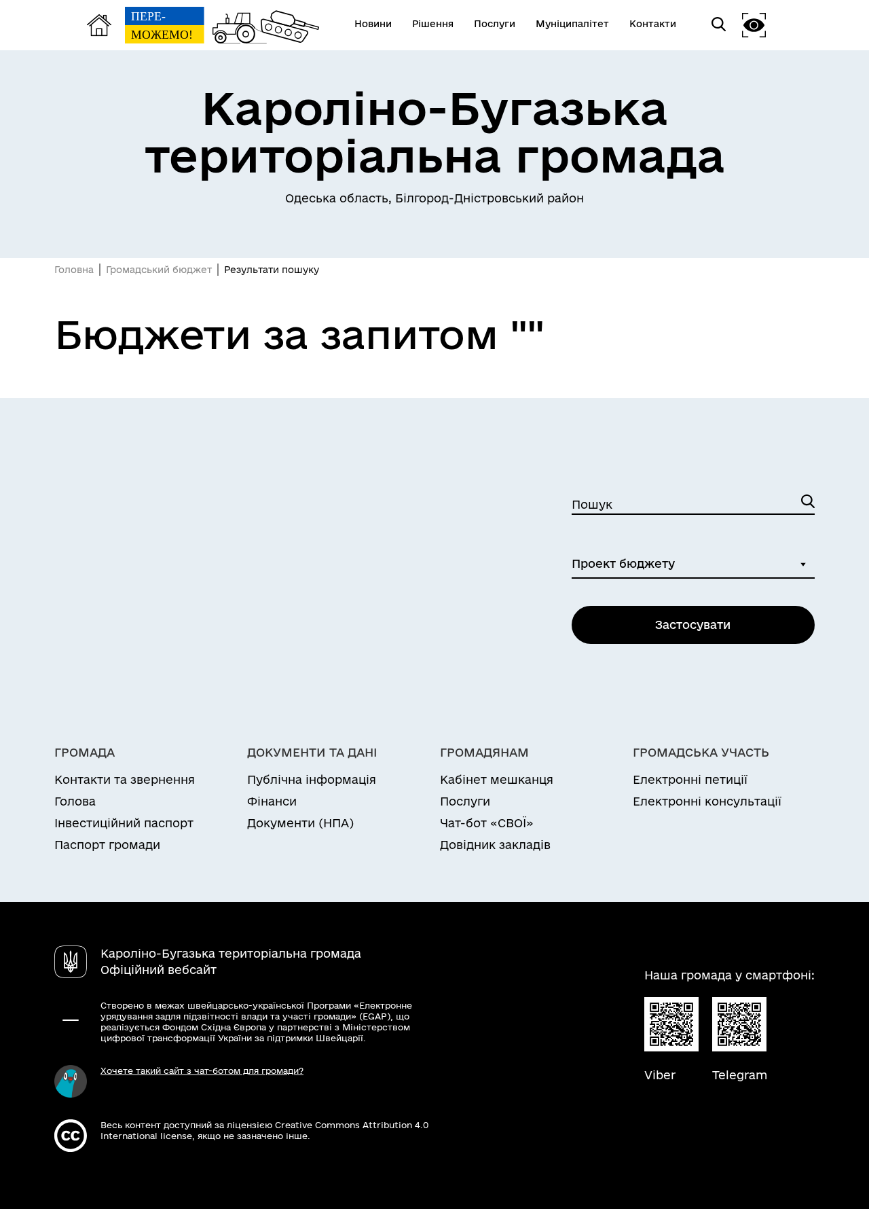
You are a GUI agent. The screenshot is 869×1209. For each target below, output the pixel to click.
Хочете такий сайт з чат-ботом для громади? (201, 1070)
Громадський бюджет (159, 269)
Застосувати (693, 624)
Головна (74, 269)
